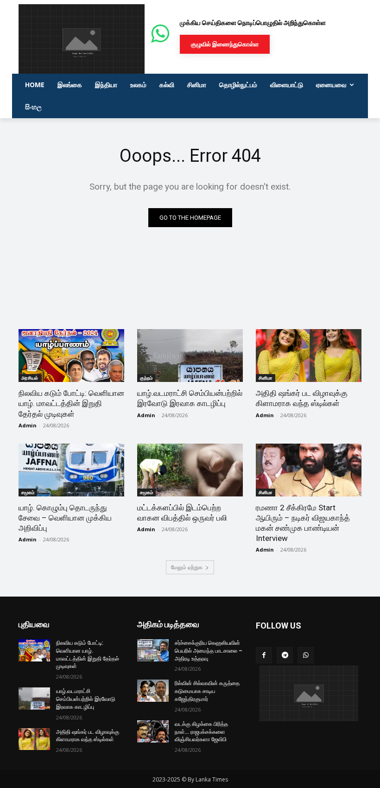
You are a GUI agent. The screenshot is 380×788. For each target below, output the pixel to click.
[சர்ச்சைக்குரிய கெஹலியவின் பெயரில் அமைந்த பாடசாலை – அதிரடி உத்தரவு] (153, 650)
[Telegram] (285, 655)
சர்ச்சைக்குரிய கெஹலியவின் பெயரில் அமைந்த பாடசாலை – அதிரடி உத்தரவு (208, 651)
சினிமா (265, 378)
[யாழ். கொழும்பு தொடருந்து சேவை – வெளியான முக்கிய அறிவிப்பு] (71, 470)
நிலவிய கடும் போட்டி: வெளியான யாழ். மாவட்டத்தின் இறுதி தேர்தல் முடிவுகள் (71, 403)
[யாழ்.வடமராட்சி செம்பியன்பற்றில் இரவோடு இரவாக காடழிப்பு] (190, 355)
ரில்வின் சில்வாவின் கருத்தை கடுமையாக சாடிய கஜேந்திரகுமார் (207, 691)
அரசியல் (29, 378)
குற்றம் (146, 378)
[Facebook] (264, 655)
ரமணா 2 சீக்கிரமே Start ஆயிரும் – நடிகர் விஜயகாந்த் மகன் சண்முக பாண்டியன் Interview (303, 523)
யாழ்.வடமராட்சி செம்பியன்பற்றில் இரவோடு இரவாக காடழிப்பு (189, 398)
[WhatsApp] (306, 655)
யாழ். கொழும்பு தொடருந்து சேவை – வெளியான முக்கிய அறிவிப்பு (65, 518)
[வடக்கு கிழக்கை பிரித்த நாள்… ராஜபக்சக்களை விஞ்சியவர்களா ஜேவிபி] (153, 731)
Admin (28, 425)
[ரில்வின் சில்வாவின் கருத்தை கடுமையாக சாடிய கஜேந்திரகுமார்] (153, 691)
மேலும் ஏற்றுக (187, 567)
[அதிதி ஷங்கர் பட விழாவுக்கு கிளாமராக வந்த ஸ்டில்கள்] (308, 355)
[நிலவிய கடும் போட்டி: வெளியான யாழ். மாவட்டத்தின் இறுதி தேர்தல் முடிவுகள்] (71, 355)
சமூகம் (27, 492)
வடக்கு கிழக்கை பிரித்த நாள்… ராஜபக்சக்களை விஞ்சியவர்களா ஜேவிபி (201, 732)
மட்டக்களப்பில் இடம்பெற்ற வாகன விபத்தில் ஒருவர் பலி (182, 512)
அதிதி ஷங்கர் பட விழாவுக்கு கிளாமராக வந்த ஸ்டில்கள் (302, 398)
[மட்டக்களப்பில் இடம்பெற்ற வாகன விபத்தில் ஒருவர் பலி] (190, 470)
